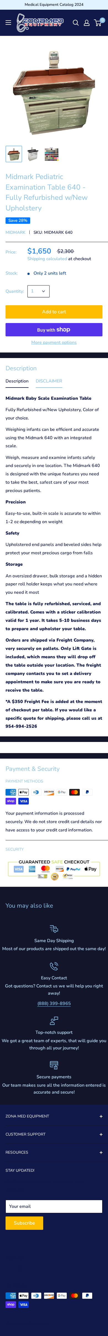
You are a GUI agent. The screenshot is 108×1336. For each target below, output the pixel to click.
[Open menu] (8, 22)
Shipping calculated (47, 259)
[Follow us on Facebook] (9, 1269)
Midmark (15, 232)
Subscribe (24, 1223)
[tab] (17, 382)
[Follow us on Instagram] (20, 1269)
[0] (97, 22)
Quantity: (15, 291)
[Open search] (76, 23)
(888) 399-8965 (54, 1003)
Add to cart (54, 312)
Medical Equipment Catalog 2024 (54, 4)
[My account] (86, 23)
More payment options (54, 342)
